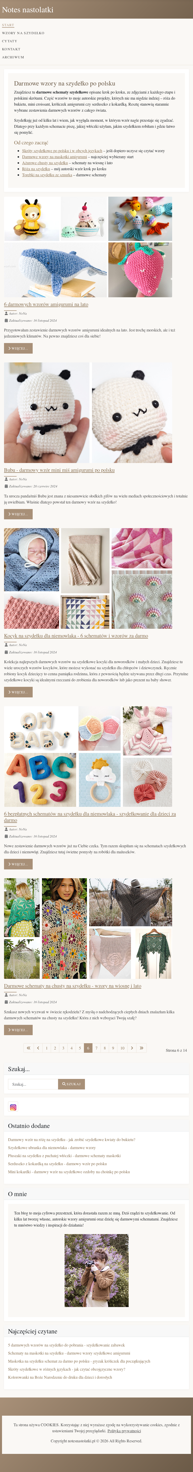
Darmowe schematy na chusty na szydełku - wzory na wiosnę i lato (72, 985)
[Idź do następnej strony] (131, 1048)
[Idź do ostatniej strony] (141, 1048)
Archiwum (13, 57)
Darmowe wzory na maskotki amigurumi (54, 156)
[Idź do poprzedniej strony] (38, 1048)
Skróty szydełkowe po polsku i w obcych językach (62, 150)
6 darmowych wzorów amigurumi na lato (46, 304)
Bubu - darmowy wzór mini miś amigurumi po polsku (59, 469)
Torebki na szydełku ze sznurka (47, 174)
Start (8, 25)
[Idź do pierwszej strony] (28, 1048)
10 (122, 1047)
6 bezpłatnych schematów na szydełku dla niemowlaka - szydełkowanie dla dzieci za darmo (90, 816)
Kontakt (11, 49)
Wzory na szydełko (23, 33)
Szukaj (73, 1084)
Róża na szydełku (36, 168)
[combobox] (33, 1084)
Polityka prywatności (124, 1430)
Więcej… (19, 348)
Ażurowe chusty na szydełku (45, 162)
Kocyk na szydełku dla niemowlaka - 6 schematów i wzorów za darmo (76, 635)
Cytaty (9, 41)
